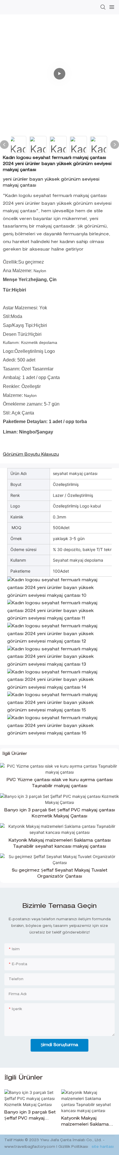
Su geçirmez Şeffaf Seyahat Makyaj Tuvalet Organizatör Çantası (59, 874)
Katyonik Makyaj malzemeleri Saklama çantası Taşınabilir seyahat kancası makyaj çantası (60, 844)
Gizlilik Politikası (73, 1147)
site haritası (102, 1147)
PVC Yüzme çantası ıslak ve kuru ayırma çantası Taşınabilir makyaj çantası (60, 783)
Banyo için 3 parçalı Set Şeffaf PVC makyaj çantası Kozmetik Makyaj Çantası (59, 813)
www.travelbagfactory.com (30, 1147)
